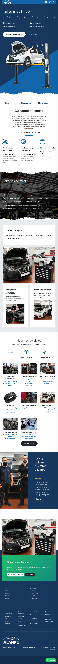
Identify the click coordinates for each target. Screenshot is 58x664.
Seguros (34, 595)
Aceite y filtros (8, 616)
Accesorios (48, 617)
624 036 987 (32, 647)
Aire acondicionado (22, 624)
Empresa (7, 591)
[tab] (10, 352)
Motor (33, 621)
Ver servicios (32, 34)
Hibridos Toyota (47, 405)
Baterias (20, 618)
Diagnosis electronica (29, 376)
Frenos (6, 618)
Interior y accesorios (29, 432)
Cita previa (7, 595)
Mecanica (34, 588)
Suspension (8, 621)
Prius (33, 614)
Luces (19, 621)
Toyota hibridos (36, 612)
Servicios (7, 593)
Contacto (7, 598)
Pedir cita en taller (29, 443)
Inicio (6, 588)
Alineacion (48, 614)
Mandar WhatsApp (16, 574)
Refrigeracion (35, 623)
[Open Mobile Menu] (53, 2)
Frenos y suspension (29, 405)
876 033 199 (11, 647)
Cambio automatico (10, 432)
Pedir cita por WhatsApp (15, 34)
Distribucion (8, 623)
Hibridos (34, 591)
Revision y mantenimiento (8, 612)
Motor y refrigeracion (47, 376)
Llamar (31, 575)
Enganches (34, 598)
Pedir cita (29, 368)
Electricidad (21, 616)
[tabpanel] (29, 402)
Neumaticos (10, 405)
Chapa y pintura (49, 621)
